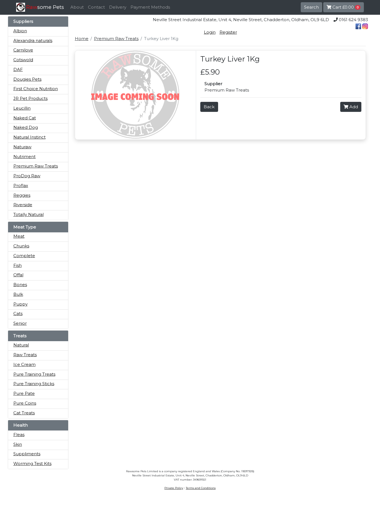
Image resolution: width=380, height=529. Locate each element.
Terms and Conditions (201, 488)
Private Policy (173, 488)
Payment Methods (150, 7)
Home (81, 38)
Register (228, 32)
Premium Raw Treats (116, 38)
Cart (345, 7)
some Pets (45, 7)
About (77, 7)
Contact (96, 7)
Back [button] (209, 106)
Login (210, 32)
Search (311, 7)
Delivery (117, 7)
